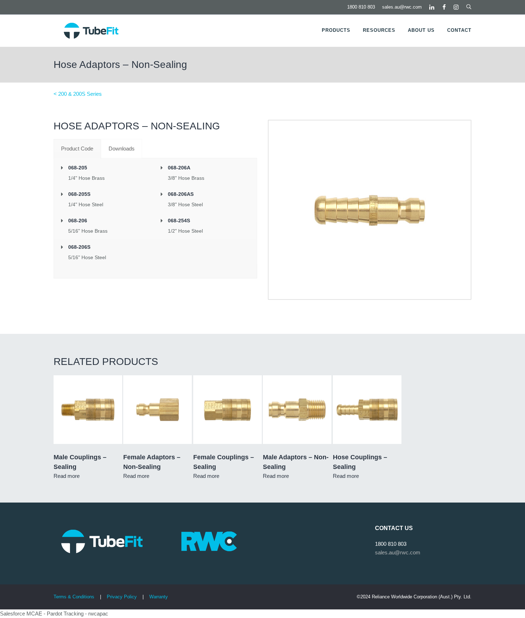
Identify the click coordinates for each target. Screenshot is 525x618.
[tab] (77, 148)
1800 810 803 (361, 7)
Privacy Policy (122, 596)
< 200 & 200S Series (78, 94)
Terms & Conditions (74, 596)
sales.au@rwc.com (402, 7)
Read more (67, 476)
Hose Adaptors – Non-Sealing (120, 64)
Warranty (158, 596)
